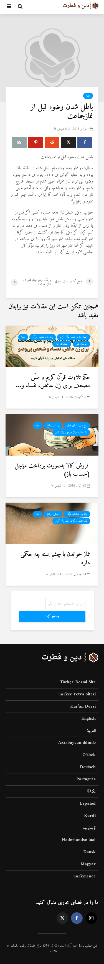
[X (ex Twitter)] (62, 918)
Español (88, 803)
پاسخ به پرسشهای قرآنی (42, 337)
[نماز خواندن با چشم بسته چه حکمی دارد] (52, 523)
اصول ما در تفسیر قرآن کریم (73, 337)
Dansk (89, 852)
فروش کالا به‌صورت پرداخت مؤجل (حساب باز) (52, 470)
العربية (91, 731)
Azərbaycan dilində (77, 743)
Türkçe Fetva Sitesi (77, 694)
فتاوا (88, 95)
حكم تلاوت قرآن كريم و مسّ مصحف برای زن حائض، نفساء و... (53, 381)
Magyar (88, 864)
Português (86, 779)
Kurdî (90, 816)
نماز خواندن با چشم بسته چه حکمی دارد (55, 558)
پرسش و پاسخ (53, 425)
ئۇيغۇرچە (89, 828)
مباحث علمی (81, 344)
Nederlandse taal (79, 840)
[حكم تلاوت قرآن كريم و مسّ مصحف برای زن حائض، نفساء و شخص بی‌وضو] (52, 346)
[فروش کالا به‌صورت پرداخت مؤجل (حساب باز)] (52, 434)
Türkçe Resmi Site (78, 682)
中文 (91, 791)
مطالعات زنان (61, 344)
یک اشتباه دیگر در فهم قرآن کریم (71, 432)
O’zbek (89, 755)
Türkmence (84, 876)
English (88, 719)
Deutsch (88, 767)
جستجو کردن (52, 616)
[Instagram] (91, 918)
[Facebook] (77, 918)
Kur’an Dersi (83, 706)
